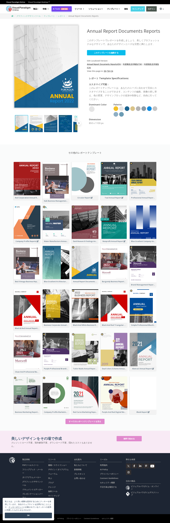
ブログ (51, 482)
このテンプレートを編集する (106, 52)
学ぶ (50, 478)
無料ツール (53, 491)
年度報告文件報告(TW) (132, 64)
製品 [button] (35, 9)
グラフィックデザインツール (28, 16)
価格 (126, 9)
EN (105, 71)
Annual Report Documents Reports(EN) (104, 64)
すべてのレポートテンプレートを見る (85, 421)
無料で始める (129, 438)
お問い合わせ (79, 478)
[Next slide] (78, 123)
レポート (61, 16)
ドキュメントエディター (32, 489)
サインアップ (137, 9)
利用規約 (103, 465)
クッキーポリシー (15, 507)
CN (111, 71)
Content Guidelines (109, 478)
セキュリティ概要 (107, 482)
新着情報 (78, 469)
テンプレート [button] (112, 9)
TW (108, 71)
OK (28, 515)
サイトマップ (53, 495)
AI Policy (104, 469)
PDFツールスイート (30, 465)
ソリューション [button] (94, 9)
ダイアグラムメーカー (31, 477)
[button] (45, 9)
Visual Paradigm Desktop (38, 2)
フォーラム (53, 474)
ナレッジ (52, 487)
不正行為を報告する (108, 487)
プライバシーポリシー (109, 474)
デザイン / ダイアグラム (58, 469)
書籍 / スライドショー (57, 465)
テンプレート (49, 16)
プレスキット (79, 474)
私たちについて (80, 465)
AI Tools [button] (60, 9)
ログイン (151, 9)
